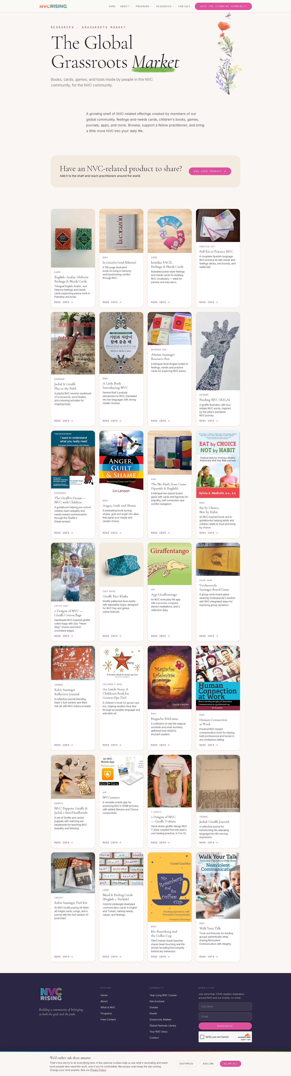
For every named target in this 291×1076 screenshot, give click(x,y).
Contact (184, 6)
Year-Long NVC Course (163, 995)
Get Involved (157, 1001)
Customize (186, 1063)
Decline (208, 1063)
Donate (154, 1007)
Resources (165, 6)
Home (112, 6)
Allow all (230, 1063)
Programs (144, 6)
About (125, 6)
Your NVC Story (158, 1031)
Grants (153, 1013)
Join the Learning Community (223, 6)
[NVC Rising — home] (53, 6)
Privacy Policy (98, 1070)
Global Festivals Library (163, 1025)
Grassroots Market (160, 1019)
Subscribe (225, 1026)
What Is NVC (108, 1007)
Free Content (108, 1019)
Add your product (210, 171)
